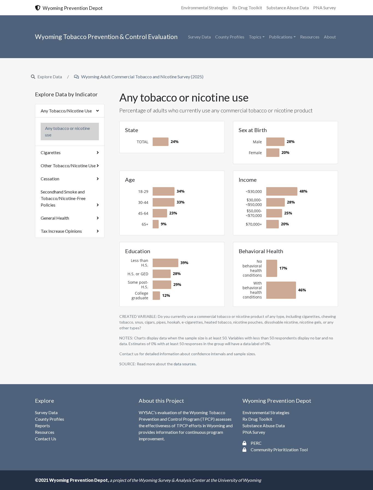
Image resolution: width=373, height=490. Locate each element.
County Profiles (229, 36)
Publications (280, 36)
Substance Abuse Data (288, 7)
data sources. (185, 363)
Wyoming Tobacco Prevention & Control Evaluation (106, 36)
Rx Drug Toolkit (247, 7)
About (330, 36)
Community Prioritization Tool (279, 449)
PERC (256, 443)
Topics (255, 36)
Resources (309, 36)
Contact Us (45, 438)
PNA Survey (324, 7)
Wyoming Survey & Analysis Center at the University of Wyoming (200, 480)
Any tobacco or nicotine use (67, 131)
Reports (42, 425)
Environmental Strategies (204, 7)
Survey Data (199, 36)
